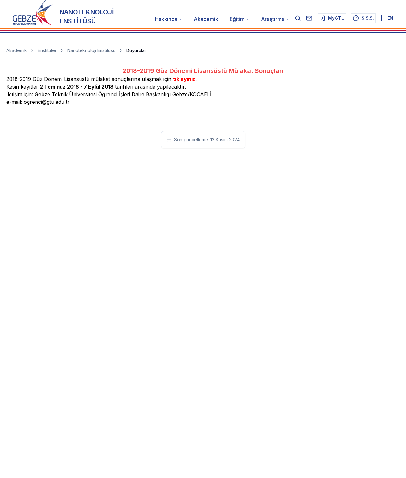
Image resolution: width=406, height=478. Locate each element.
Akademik (206, 19)
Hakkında (166, 19)
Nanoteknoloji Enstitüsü (91, 50)
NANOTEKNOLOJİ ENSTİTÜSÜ (87, 16)
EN (390, 18)
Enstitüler (47, 50)
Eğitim (237, 19)
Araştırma (273, 19)
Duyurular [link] (136, 50)
